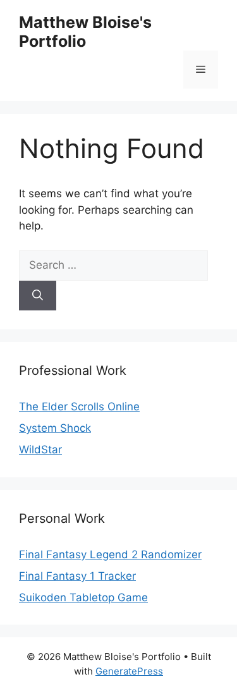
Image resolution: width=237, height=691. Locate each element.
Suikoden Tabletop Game (83, 597)
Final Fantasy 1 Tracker (77, 576)
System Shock (55, 428)
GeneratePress (129, 671)
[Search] (37, 296)
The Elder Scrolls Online (79, 406)
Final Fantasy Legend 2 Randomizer (110, 554)
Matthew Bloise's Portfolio (85, 32)
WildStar (40, 449)
